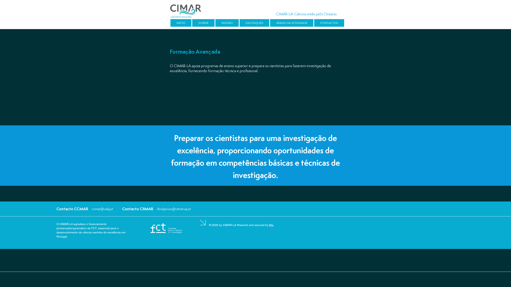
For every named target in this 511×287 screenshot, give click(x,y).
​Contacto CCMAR (72, 208)
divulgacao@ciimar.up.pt (174, 208)
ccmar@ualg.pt (102, 208)
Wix (271, 225)
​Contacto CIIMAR (137, 208)
